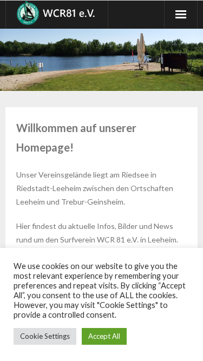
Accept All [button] (104, 336)
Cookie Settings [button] (45, 336)
